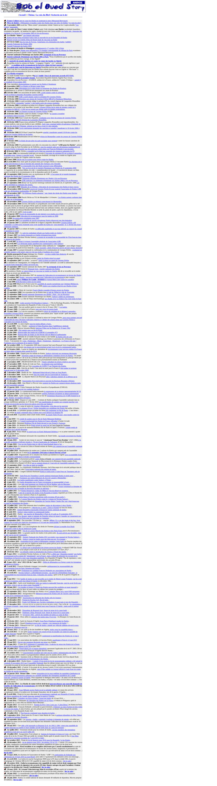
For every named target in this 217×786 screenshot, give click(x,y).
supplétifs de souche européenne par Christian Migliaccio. (58, 284)
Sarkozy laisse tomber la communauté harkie (33, 512)
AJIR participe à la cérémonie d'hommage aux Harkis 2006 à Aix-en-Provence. (50, 180)
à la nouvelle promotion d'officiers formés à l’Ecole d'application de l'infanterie (42, 441)
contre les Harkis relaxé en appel (48, 258)
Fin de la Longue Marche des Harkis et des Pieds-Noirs (42, 531)
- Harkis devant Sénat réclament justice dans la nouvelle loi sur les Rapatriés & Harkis (36, 38)
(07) (56, 332)
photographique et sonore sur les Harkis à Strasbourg (37, 84)
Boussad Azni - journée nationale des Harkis (44, 269)
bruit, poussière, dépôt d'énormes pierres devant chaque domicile (58, 248)
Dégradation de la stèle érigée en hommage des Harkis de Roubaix (42, 88)
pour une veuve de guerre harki (46, 309)
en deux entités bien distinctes (55, 254)
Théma (31, 15)
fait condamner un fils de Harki (56, 410)
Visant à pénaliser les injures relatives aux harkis (59, 362)
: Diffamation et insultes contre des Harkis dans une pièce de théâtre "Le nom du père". (44, 23)
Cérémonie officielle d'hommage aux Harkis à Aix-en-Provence (44, 178)
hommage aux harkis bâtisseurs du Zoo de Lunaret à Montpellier (43, 478)
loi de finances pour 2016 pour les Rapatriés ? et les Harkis (49, 740)
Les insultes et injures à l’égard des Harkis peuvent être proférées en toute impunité (47, 587)
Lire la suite (27, 212)
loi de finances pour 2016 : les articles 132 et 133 (40, 742)
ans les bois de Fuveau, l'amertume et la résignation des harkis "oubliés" (45, 42)
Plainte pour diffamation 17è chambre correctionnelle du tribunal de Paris (46, 50)
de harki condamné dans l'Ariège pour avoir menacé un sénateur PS (39, 413)
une (62, 31)
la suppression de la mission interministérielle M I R (62, 391)
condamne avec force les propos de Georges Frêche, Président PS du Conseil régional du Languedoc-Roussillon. (40, 119)
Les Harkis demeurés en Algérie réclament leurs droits (37, 235)
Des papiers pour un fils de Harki (30, 330)
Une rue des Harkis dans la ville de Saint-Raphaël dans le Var (40, 444)
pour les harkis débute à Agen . (41, 324)
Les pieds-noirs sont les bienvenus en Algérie (24, 67)
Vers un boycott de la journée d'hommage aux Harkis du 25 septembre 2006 (49, 168)
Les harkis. (63, 307)
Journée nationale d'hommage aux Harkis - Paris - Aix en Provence (46, 294)
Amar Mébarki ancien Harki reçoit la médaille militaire (38, 690)
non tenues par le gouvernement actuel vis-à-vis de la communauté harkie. (50, 347)
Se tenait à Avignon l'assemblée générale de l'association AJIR (39, 241)
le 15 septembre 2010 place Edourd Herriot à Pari (47, 453)
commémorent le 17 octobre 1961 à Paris (49, 48)
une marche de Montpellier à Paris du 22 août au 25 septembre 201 (47, 514)
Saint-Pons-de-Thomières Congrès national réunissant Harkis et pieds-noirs (46, 476)
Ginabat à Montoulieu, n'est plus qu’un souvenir (50, 406)
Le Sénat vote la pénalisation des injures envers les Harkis (40, 548)
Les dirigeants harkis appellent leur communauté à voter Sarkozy (40, 244)
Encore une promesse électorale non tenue (33, 642)
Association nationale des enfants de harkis (40, 469)
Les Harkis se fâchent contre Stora (32, 86)
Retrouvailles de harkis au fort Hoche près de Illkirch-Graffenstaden (42, 335)
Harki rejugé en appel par (40, 425)
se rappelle (8, 389)
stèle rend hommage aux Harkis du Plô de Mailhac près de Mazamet (45, 484)
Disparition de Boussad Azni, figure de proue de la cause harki (44, 610)
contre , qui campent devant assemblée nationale (57, 459)
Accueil (22, 15)
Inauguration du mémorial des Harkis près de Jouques (42, 598)
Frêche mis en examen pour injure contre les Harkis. (35, 159)
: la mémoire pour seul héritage (51, 364)
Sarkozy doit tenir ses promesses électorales (61, 353)
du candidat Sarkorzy (25, 389)
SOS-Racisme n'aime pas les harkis (28, 282)
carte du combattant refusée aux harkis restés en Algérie (42, 233)
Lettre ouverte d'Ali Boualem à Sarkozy (34, 303)
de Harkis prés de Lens (64, 337)
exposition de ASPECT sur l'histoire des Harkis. (49, 366)
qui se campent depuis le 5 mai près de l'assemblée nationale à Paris (56, 463)
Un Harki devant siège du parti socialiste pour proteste (37, 141)
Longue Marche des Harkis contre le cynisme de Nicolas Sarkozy (44, 499)
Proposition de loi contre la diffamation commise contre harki (42, 541)
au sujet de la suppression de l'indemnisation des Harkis (28, 659)
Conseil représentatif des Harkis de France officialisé (39, 421)
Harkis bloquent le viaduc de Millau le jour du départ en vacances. (44, 491)
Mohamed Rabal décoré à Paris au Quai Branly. (50, 372)
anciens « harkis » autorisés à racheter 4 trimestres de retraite (47, 719)
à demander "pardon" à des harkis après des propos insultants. (37, 103)
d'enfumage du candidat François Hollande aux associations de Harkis (46, 571)
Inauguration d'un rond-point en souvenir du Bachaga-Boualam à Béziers (48, 381)
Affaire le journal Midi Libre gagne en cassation (45, 279)
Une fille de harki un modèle (33, 465)
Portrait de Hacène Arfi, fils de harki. (35, 600)
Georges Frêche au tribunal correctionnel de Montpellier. (42, 202)
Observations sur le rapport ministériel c (33, 648)
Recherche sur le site (59, 15)
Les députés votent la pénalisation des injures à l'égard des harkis (43, 552)
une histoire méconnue (31, 35)
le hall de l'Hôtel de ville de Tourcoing (60, 292)
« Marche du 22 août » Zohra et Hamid (45, 508)
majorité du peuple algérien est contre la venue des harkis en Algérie (35, 61)
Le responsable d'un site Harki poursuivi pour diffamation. (41, 166)
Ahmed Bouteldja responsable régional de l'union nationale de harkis (41, 510)
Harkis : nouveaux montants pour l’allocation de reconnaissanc (42, 277)
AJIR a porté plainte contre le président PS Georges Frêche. (40, 97)
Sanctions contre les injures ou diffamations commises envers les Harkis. (47, 356)
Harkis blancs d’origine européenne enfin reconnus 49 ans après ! (41, 497)
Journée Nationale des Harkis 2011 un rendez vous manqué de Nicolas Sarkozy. (51, 537)
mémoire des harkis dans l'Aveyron (43, 617)
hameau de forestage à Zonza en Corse (55, 734)
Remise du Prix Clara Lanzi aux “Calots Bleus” (51, 705)
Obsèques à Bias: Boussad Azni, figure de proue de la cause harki (45, 613)
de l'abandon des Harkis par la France (40, 700)
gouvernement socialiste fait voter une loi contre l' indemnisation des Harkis (50, 653)
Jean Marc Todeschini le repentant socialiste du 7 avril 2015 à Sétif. (41, 737)
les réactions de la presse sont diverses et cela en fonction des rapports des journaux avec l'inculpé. (43, 163)
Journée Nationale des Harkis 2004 (19, 44)
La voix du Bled (43, 15)
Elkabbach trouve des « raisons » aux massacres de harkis (45, 623)
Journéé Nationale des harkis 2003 (19, 46)
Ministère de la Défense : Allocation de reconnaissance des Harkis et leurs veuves (50, 187)
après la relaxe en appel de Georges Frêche (53, 260)
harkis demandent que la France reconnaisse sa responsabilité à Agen (44, 482)
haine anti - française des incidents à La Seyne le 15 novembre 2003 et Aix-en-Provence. (43, 32)
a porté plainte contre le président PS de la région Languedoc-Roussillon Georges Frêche (34, 94)
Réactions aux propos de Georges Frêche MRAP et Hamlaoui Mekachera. (45, 99)
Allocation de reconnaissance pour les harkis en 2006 (39, 216)
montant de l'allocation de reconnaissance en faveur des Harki (59, 275)
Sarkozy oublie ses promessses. (63, 297)
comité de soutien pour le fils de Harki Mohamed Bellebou (40, 419)
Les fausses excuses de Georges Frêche (33, 111)
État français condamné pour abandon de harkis (38, 713)
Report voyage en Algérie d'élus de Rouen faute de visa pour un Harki (32, 40)
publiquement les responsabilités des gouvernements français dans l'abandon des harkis (38, 567)
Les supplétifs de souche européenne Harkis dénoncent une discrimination (45, 220)
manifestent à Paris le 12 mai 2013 (64, 640)
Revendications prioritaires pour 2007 (26, 218)
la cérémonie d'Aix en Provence (59, 267)
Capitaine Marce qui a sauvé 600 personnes (63, 591)
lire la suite (8, 753)
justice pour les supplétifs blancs (61, 629)
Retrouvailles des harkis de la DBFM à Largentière (36, 332)
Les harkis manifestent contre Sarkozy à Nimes (34, 480)
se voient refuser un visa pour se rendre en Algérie (40, 271)
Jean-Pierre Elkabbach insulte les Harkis (54, 621)
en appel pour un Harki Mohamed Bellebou (42, 432)
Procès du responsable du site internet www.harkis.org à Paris (41, 214)
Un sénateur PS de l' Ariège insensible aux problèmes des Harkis (42, 408)
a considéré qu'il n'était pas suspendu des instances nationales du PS (50, 151)
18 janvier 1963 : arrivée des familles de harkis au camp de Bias (45, 615)
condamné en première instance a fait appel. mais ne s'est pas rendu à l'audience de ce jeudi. (43, 251)
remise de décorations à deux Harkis (58, 505)
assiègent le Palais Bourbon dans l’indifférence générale (48, 326)
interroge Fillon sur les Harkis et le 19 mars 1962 (53, 328)
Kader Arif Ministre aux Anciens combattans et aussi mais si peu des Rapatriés (50, 602)
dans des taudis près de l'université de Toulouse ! (51, 375)
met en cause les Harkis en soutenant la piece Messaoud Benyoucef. (37, 21)
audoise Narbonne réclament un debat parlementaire (60, 394)
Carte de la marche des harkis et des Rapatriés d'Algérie (38, 493)
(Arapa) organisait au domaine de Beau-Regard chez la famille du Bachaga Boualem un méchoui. (43, 487)
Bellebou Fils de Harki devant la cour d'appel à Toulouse (44, 423)
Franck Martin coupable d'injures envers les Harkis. (51, 290)
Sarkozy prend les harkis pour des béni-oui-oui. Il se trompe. (44, 539)
